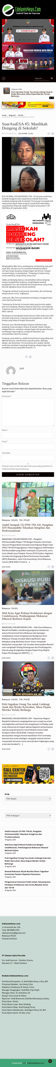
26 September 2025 (10, 133)
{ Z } (24, 1063)
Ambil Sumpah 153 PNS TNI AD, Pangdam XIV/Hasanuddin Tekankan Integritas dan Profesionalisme (23, 834)
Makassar (6, 699)
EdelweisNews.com (35, 1063)
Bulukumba (23, 133)
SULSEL (30, 133)
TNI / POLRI (24, 699)
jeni (22, 368)
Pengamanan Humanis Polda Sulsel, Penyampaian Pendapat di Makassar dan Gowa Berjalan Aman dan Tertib (28, 885)
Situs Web (6, 453)
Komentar (7, 396)
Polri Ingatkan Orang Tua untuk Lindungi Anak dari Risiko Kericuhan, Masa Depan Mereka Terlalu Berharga (32, 94)
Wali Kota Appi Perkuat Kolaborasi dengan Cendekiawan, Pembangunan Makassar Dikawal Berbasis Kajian (26, 847)
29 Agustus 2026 (9, 715)
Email (5, 441)
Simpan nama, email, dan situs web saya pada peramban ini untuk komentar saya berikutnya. (27, 467)
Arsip (7, 794)
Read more (6, 749)
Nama (5, 430)
